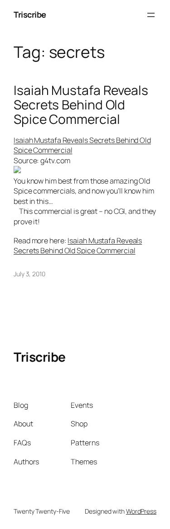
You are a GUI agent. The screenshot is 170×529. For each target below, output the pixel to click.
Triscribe (30, 14)
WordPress (141, 511)
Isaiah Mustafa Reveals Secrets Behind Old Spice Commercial (81, 104)
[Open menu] (151, 14)
